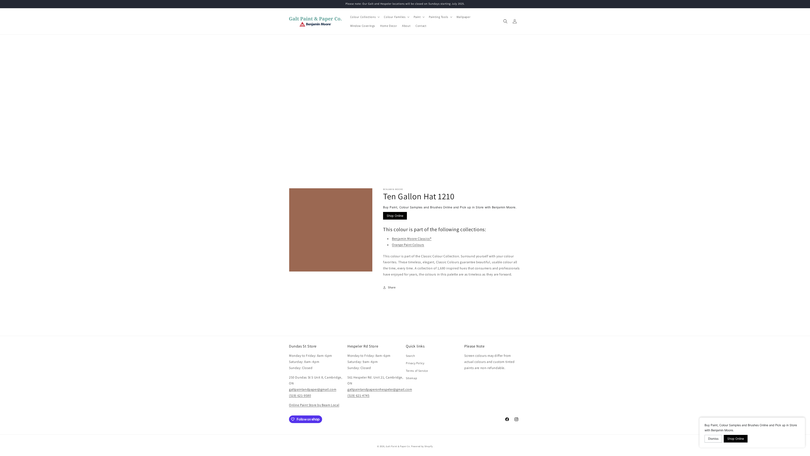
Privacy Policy (415, 363)
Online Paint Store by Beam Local (314, 405)
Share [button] (392, 287)
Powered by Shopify (422, 446)
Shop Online (395, 215)
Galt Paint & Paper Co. (398, 446)
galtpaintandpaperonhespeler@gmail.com (379, 389)
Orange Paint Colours (408, 245)
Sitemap (411, 378)
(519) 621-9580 (300, 395)
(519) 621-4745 (358, 395)
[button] (365, 16)
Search (410, 356)
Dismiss (713, 438)
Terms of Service (417, 371)
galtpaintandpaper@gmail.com (312, 389)
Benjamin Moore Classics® (411, 238)
